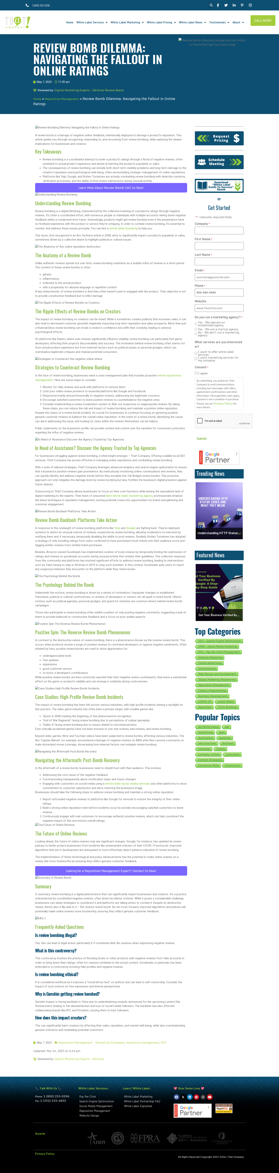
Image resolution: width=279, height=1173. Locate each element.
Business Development (212, 696)
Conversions (232, 765)
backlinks (225, 738)
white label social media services (127, 783)
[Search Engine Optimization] (98, 1101)
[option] (219, 510)
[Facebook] (176, 1097)
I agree (203, 373)
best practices (207, 743)
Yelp (117, 528)
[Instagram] (203, 1097)
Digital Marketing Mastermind (217, 679)
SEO (163, 1042)
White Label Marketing (125, 22)
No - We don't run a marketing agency (218, 334)
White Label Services (90, 22)
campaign (204, 749)
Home (69, 22)
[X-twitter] (183, 1097)
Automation (205, 738)
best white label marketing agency (129, 495)
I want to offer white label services (216, 353)
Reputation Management (62, 99)
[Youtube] (210, 1097)
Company (202, 223)
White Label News (190, 22)
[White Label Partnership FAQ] (146, 1101)
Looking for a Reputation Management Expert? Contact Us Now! (111, 870)
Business (228, 743)
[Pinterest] (196, 1097)
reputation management (142, 1042)
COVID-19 (204, 701)
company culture (209, 754)
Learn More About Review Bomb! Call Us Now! (111, 187)
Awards (40, 1133)
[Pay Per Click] (98, 1096)
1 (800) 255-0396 (56, 1096)
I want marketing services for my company (218, 359)
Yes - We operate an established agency (211, 324)
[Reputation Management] (98, 1110)
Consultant (233, 754)
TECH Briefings (227, 707)
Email (199, 270)
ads (227, 727)
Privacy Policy (223, 403)
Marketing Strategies (110, 1042)
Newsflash (205, 707)
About (236, 22)
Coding (221, 749)
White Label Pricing (159, 22)
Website (200, 301)
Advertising (205, 732)
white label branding (123, 228)
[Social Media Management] (98, 1106)
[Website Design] (98, 1115)
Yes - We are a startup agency (218, 329)
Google (131, 528)
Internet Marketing (210, 657)
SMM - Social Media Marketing (217, 646)
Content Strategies (210, 760)
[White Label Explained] (146, 1106)
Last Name (203, 254)
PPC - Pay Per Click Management (219, 652)
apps (222, 732)
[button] (211, 5)
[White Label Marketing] (146, 1096)
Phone (200, 285)
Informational (207, 668)
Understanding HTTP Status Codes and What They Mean (219, 533)
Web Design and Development (217, 674)
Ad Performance (208, 727)
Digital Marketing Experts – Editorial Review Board (88, 90)
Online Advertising (210, 663)
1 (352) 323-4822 (53, 1100)
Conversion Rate (208, 765)
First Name (203, 239)
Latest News (226, 701)
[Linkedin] (190, 1097)
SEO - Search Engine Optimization (219, 641)
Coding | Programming (212, 690)
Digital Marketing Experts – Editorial (79, 1059)
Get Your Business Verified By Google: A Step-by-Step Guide (219, 615)
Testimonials (217, 22)
